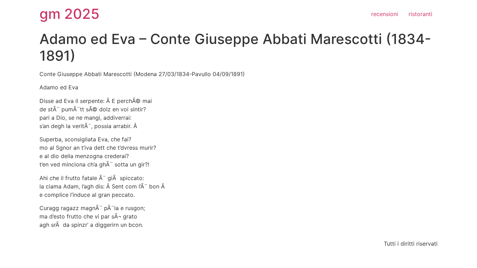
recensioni (384, 13)
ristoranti (420, 13)
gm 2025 (69, 13)
